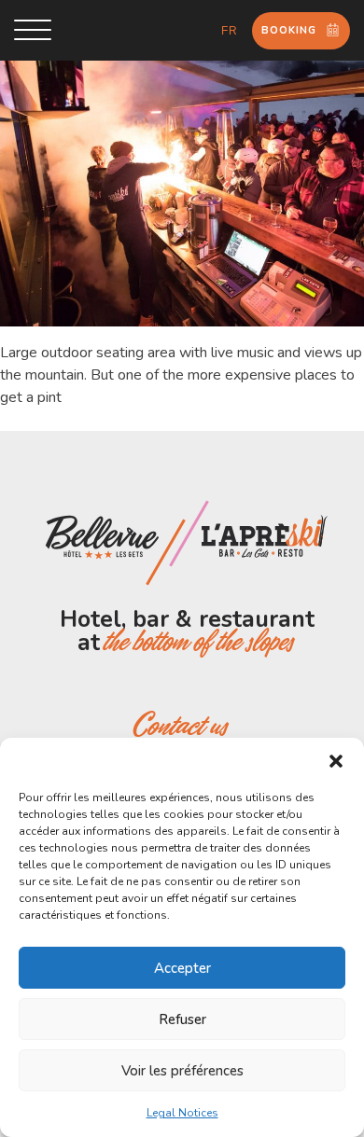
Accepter (182, 968)
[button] (336, 761)
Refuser (182, 1019)
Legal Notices (182, 1112)
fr (229, 30)
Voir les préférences (182, 1070)
